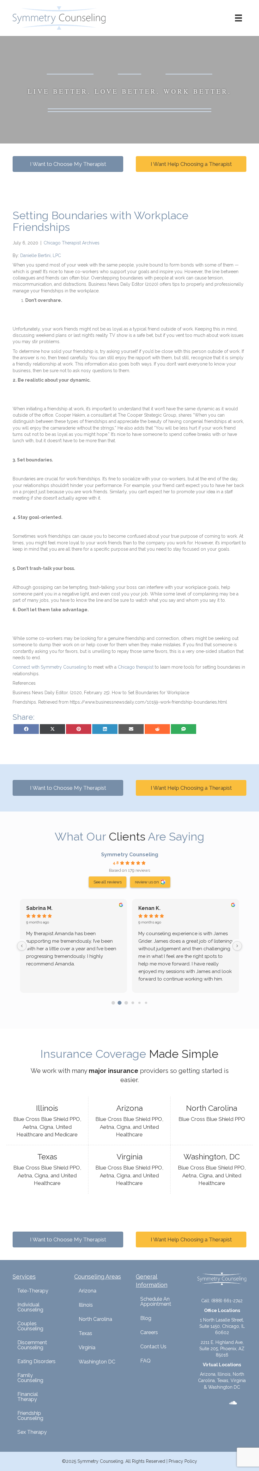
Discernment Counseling (32, 1345)
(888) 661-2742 (227, 1300)
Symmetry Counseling (129, 855)
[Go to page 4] (139, 1003)
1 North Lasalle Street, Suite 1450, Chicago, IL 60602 (222, 1326)
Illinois (86, 1305)
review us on (147, 881)
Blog (145, 1318)
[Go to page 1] (120, 1003)
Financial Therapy (27, 1396)
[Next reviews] (237, 946)
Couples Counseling (30, 1326)
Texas (85, 1333)
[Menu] (238, 18)
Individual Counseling (30, 1307)
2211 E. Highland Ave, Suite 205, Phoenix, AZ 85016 (221, 1349)
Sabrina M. (39, 908)
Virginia (87, 1348)
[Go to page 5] (146, 1003)
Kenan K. (149, 908)
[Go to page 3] (132, 1002)
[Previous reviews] (22, 946)
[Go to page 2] (126, 1003)
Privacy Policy (183, 1461)
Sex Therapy (32, 1432)
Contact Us (153, 1347)
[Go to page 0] (113, 1003)
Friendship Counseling (30, 1415)
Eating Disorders (36, 1361)
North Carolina (95, 1319)
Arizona (87, 1291)
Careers (149, 1332)
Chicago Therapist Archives (71, 242)
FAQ (145, 1361)
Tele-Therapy (32, 1291)
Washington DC (97, 1362)
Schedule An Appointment (155, 1301)
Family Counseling (30, 1377)
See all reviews (107, 881)
